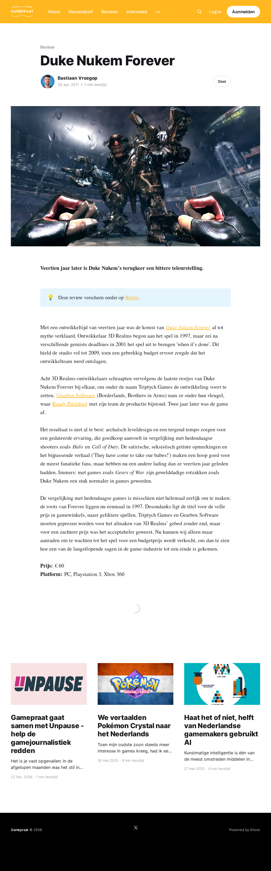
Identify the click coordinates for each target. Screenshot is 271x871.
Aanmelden (243, 11)
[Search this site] (199, 11)
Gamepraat (19, 830)
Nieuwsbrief (81, 11)
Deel (222, 81)
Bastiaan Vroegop (77, 78)
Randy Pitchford (69, 403)
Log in (215, 11)
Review (47, 47)
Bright (131, 297)
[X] (136, 827)
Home (54, 11)
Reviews (109, 11)
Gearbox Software (75, 395)
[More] (158, 12)
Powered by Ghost (244, 830)
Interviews (137, 11)
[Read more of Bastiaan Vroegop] (47, 81)
